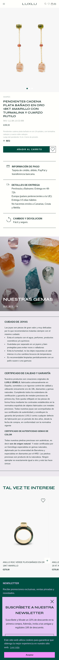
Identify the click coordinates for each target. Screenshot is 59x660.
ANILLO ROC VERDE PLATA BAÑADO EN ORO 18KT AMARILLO (24, 564)
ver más (8, 306)
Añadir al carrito (29, 149)
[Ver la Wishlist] (49, 4)
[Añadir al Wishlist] (53, 149)
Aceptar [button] (29, 655)
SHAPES (6, 97)
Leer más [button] (14, 647)
